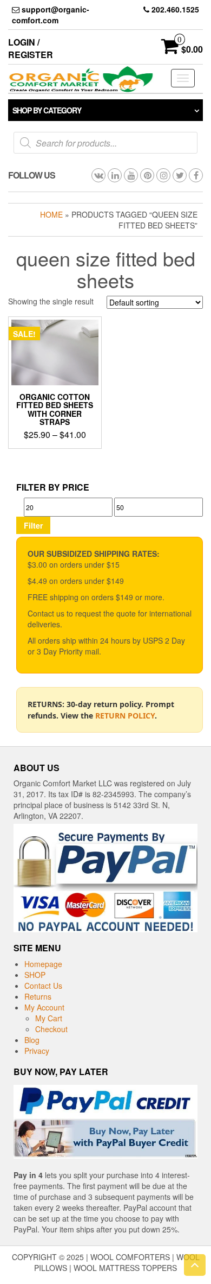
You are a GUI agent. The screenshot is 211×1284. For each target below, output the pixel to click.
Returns (37, 996)
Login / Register (30, 48)
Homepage (43, 963)
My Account (44, 1007)
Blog (31, 1039)
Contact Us (43, 985)
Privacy (36, 1050)
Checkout (51, 1029)
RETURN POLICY (125, 715)
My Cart (48, 1018)
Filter (33, 525)
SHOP (34, 974)
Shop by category (46, 110)
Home (51, 214)
